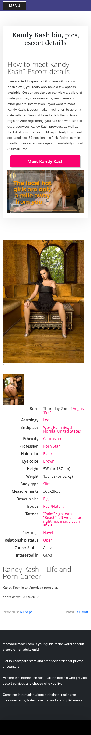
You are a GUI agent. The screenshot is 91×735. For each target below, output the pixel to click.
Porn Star (51, 446)
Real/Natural (54, 506)
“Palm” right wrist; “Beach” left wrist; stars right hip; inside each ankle (63, 519)
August (79, 408)
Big (46, 498)
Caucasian (52, 438)
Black (47, 453)
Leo (46, 419)
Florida (49, 431)
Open (48, 540)
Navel (48, 532)
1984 (47, 412)
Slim (47, 483)
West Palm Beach (58, 427)
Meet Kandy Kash (46, 161)
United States (69, 431)
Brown (49, 461)
